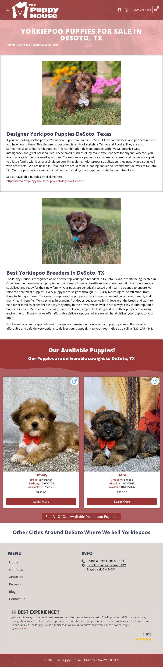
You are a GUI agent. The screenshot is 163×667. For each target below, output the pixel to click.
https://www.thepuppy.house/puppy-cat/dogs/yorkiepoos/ (45, 181)
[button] (7, 9)
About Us (16, 577)
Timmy (41, 474)
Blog (12, 591)
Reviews (15, 584)
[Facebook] (119, 10)
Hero (121, 474)
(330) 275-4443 (142, 9)
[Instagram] (126, 10)
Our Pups (16, 569)
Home (13, 562)
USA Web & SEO (107, 660)
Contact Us (17, 599)
